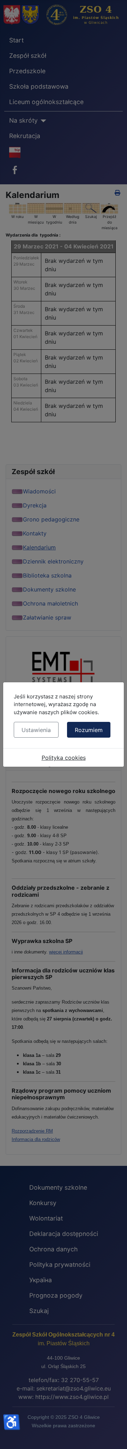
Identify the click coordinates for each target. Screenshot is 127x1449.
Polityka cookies (64, 757)
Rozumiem (89, 729)
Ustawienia (36, 729)
